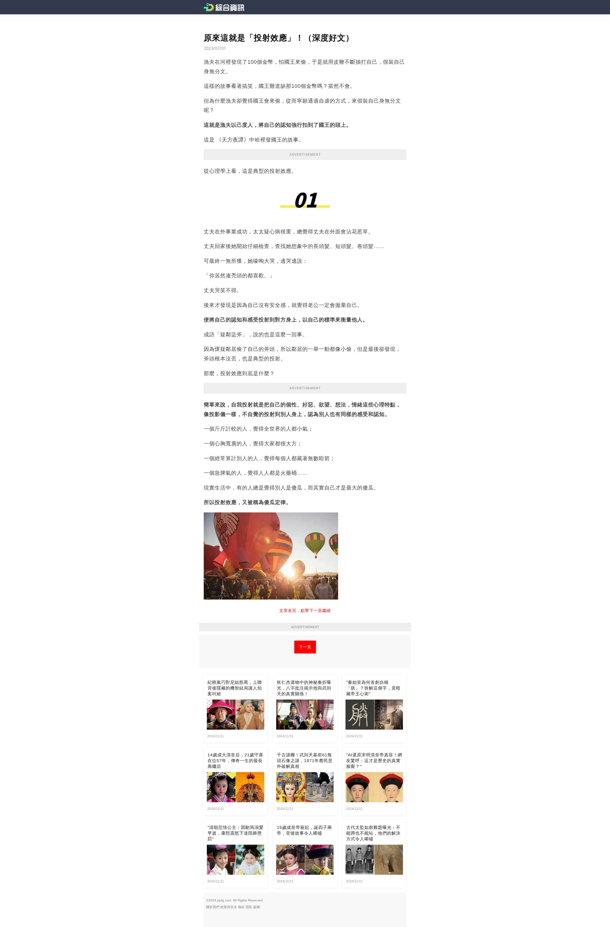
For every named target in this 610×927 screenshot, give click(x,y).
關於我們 (212, 907)
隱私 (249, 907)
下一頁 (305, 647)
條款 (241, 907)
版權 (256, 907)
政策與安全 (228, 907)
